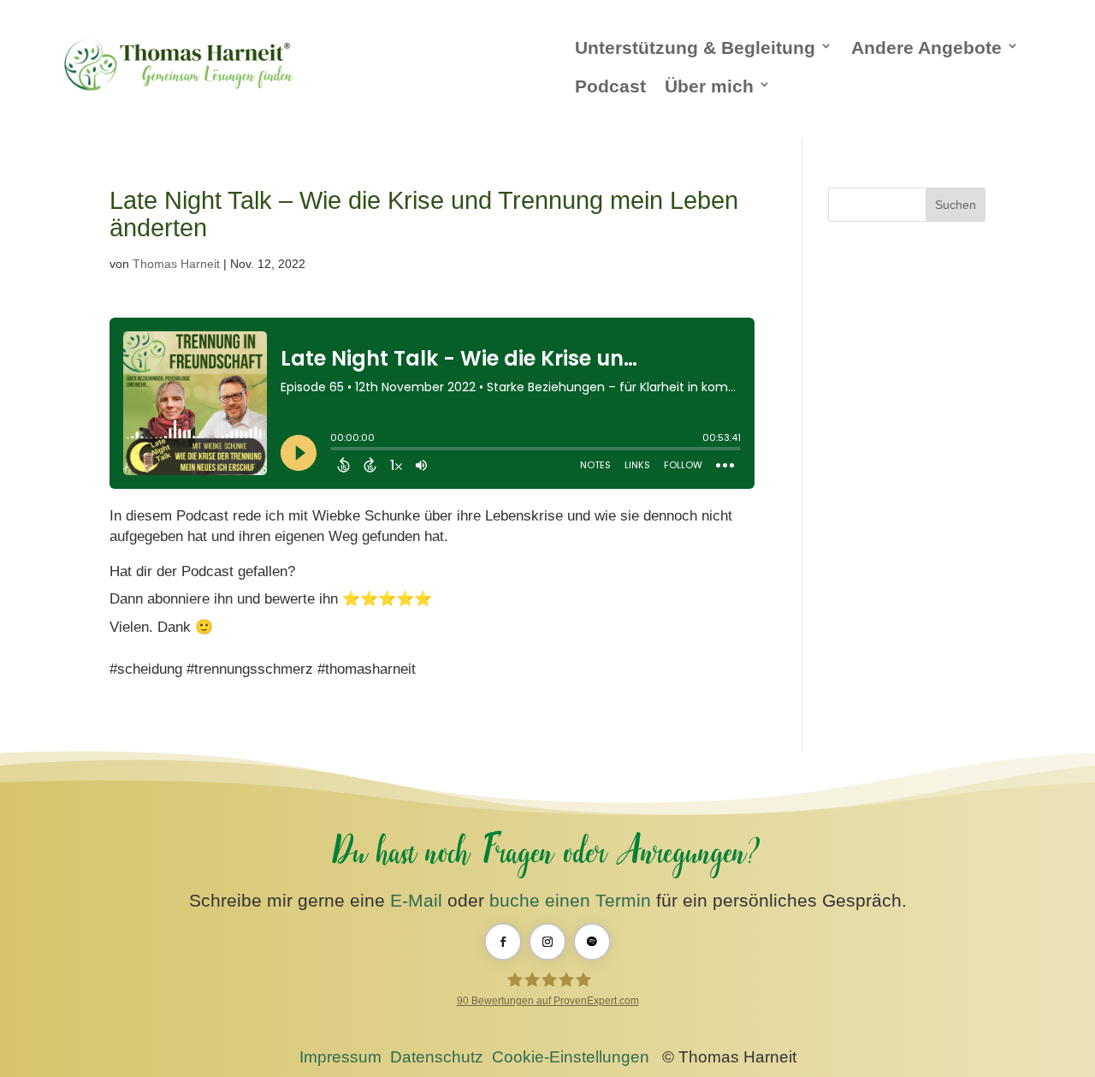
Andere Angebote (926, 47)
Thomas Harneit (176, 264)
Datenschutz (436, 1057)
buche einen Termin (570, 900)
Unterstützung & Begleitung (695, 47)
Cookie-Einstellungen (570, 1057)
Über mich (709, 86)
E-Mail (416, 900)
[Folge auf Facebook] (503, 942)
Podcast (610, 86)
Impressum (340, 1057)
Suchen (955, 204)
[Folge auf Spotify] (592, 942)
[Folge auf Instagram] (547, 942)
